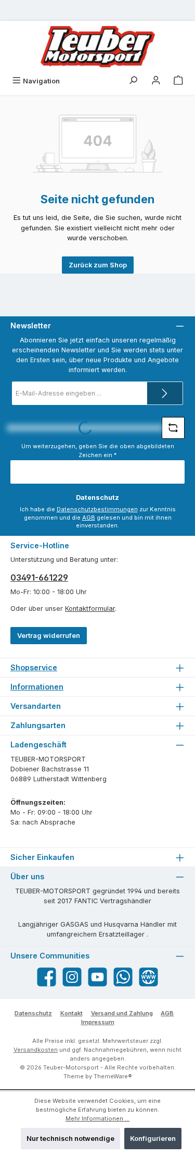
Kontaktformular (90, 608)
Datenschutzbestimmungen (97, 509)
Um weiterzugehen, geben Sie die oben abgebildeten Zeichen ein (97, 450)
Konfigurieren (153, 1138)
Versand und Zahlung (122, 1013)
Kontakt (71, 1013)
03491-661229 (39, 577)
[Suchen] (133, 81)
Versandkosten (36, 1049)
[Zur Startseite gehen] (98, 46)
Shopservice (33, 667)
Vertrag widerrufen (48, 636)
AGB (88, 517)
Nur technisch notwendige (70, 1138)
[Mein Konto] (156, 81)
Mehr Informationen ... (97, 1118)
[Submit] (165, 393)
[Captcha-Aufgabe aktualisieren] (173, 428)
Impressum (97, 1022)
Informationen (36, 686)
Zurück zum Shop (98, 265)
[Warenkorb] (178, 81)
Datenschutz (33, 1013)
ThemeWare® (113, 1076)
